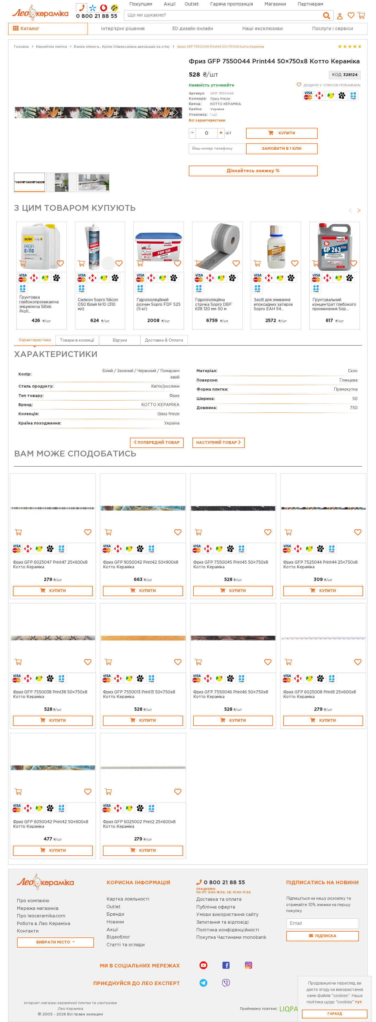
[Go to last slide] (22, 112)
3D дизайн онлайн (192, 29)
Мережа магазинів (38, 909)
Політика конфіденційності (227, 930)
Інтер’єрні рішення (123, 29)
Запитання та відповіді (222, 922)
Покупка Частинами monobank (231, 938)
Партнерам (310, 4)
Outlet (114, 907)
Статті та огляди (126, 945)
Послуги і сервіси (332, 29)
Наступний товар (217, 442)
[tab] (81, 7)
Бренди (115, 914)
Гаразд (335, 1013)
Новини (115, 922)
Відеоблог (118, 937)
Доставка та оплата (218, 899)
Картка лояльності (128, 899)
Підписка (325, 936)
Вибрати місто (53, 942)
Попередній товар (158, 442)
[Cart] (22, 263)
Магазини (275, 4)
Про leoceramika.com (41, 916)
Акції (170, 4)
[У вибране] (60, 263)
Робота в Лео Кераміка (43, 924)
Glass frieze (220, 98)
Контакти (28, 931)
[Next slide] (175, 112)
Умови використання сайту (227, 915)
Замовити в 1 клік (282, 148)
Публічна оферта (215, 907)
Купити (286, 133)
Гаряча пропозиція (231, 4)
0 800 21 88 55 (96, 16)
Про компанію (33, 901)
